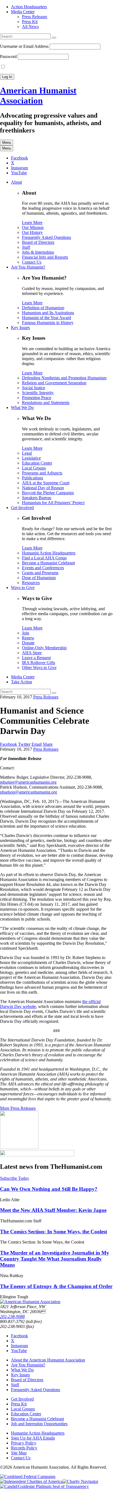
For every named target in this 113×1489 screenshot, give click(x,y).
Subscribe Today (14, 1178)
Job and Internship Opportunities (39, 1423)
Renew (28, 638)
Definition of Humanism (43, 307)
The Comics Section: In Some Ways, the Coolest (53, 1231)
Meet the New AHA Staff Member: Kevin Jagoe (53, 1210)
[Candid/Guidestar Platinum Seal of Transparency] (44, 1486)
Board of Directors (38, 242)
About (16, 182)
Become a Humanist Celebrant (48, 562)
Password (8, 56)
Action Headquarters (29, 6)
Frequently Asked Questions (46, 237)
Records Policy (24, 1448)
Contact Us (31, 262)
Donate (28, 642)
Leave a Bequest (36, 657)
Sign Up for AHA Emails (33, 1438)
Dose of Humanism (39, 577)
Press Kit (30, 21)
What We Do (22, 407)
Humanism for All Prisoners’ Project (53, 502)
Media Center (23, 11)
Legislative (31, 458)
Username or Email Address (24, 46)
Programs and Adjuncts (42, 473)
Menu (6, 142)
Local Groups (34, 468)
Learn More (32, 222)
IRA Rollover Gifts (38, 662)
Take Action (21, 681)
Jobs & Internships (38, 252)
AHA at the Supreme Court (45, 482)
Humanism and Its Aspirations (48, 312)
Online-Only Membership (44, 647)
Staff (26, 247)
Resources (31, 582)
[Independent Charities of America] (31, 1481)
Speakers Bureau (36, 497)
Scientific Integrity (38, 392)
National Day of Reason (43, 487)
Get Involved (22, 507)
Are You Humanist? (28, 267)
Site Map (19, 1453)
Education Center (37, 463)
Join (25, 633)
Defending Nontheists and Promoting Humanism (64, 377)
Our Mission (33, 227)
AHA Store (32, 652)
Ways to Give (23, 587)
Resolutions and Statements (45, 402)
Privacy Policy (23, 1443)
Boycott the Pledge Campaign (48, 492)
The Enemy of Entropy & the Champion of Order (56, 1286)
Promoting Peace (36, 397)
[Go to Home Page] (30, 1301)
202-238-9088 (12, 1316)
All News (30, 26)
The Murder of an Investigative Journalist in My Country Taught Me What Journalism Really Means (54, 1259)
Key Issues (20, 327)
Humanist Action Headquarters (48, 553)
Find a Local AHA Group (44, 558)
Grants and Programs (40, 572)
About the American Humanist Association (48, 1360)
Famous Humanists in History (48, 322)
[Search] (54, 37)
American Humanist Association (38, 95)
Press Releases (34, 16)
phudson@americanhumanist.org (28, 792)
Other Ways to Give (39, 667)
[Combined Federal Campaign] (27, 1476)
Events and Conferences (43, 567)
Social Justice (33, 387)
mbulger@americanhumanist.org (28, 782)
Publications (32, 478)
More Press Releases (18, 1108)
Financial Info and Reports (45, 257)
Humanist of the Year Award (46, 317)
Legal (27, 453)
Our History (32, 232)
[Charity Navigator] (80, 1481)
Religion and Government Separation (54, 382)
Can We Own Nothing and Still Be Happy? (48, 1189)
